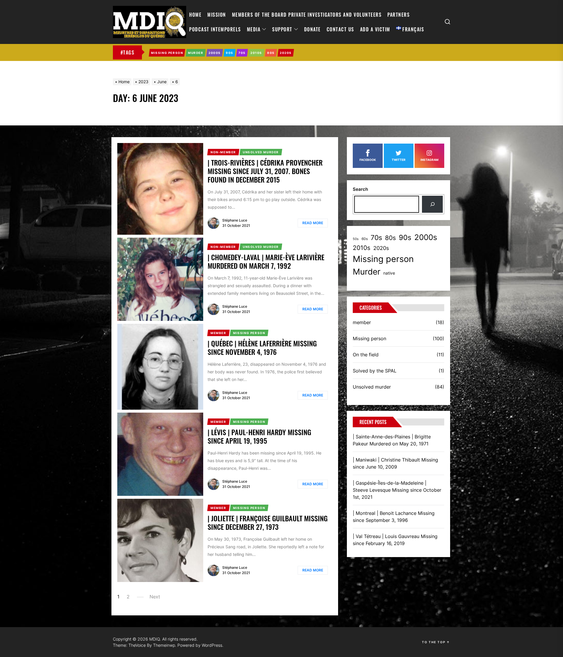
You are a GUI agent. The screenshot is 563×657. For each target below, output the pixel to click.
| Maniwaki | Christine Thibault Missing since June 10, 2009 (395, 463)
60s (365, 238)
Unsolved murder (372, 387)
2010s (361, 247)
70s (376, 237)
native (389, 272)
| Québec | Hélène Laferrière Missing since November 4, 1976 (262, 347)
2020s (381, 248)
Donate (312, 29)
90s (405, 237)
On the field (366, 355)
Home (195, 15)
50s (356, 239)
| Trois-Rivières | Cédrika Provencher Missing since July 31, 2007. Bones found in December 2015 (265, 171)
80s (390, 237)
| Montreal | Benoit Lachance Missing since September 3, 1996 (394, 516)
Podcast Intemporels (215, 29)
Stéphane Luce (234, 220)
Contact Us (340, 29)
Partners (398, 15)
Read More (312, 223)
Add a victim (375, 29)
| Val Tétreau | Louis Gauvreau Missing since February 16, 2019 (395, 539)
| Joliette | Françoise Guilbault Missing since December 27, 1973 (268, 522)
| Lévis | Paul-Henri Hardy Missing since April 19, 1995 (259, 436)
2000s (425, 237)
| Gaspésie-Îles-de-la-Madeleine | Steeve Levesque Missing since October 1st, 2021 (397, 490)
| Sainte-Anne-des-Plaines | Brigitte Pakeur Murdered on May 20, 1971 (392, 440)
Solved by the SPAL (374, 371)
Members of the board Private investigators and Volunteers (307, 15)
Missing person (383, 259)
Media (254, 29)
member (362, 322)
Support (282, 29)
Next (155, 597)
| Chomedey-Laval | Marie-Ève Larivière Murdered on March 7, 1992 (266, 261)
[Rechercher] (432, 204)
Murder (366, 272)
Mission (216, 15)
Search (360, 189)
